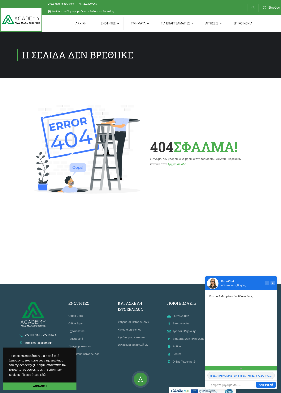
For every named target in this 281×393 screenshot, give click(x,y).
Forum (176, 354)
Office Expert (76, 323)
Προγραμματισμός (80, 346)
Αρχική (81, 23)
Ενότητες (108, 23)
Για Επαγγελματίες (175, 23)
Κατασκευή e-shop (129, 329)
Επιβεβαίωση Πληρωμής (188, 338)
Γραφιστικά (75, 338)
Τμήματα (138, 23)
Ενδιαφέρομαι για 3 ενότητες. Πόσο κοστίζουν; (242, 375)
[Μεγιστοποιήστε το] (267, 283)
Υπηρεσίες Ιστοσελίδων (133, 322)
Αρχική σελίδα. (177, 164)
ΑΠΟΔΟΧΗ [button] (40, 386)
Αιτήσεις (211, 23)
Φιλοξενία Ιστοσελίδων (133, 345)
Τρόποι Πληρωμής (184, 331)
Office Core (75, 316)
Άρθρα (176, 346)
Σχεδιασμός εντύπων (131, 337)
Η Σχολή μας (180, 316)
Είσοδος (274, 7)
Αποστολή (266, 385)
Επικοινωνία (242, 23)
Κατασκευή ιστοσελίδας (83, 354)
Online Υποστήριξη (184, 361)
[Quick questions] (241, 368)
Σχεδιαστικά (76, 331)
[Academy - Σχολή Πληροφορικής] (21, 20)
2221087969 (90, 3)
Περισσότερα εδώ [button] (34, 374)
